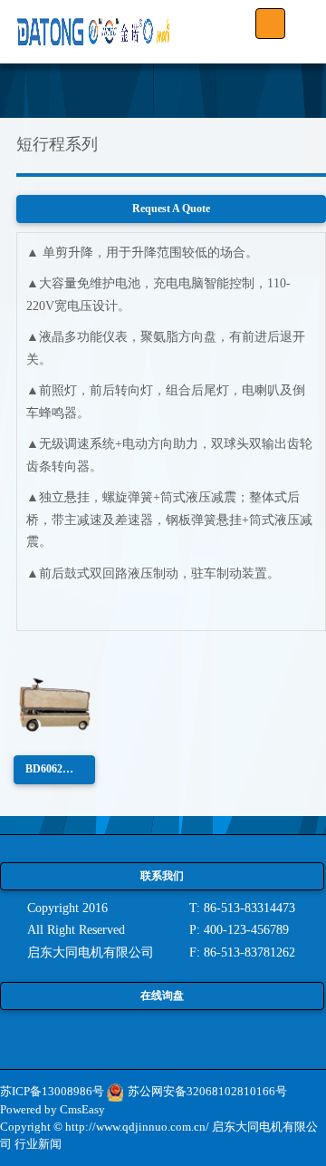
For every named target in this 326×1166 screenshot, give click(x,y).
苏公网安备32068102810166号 (207, 1091)
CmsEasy (82, 1109)
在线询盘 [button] (162, 995)
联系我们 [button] (162, 876)
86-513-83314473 (249, 908)
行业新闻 (38, 1144)
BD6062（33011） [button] (60, 769)
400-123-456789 (246, 930)
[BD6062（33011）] (54, 704)
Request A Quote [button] (171, 208)
